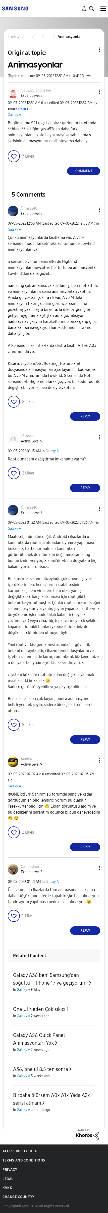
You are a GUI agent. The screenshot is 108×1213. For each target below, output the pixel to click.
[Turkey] (15, 8)
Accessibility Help (20, 1151)
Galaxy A (14, 115)
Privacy (10, 1169)
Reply (85, 416)
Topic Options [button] (91, 50)
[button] (91, 92)
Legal (8, 1179)
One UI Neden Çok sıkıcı (39, 1009)
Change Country (18, 1197)
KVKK (7, 1188)
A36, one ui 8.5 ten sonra (40, 1069)
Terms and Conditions (24, 1160)
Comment (83, 171)
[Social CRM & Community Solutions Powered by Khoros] (87, 1133)
